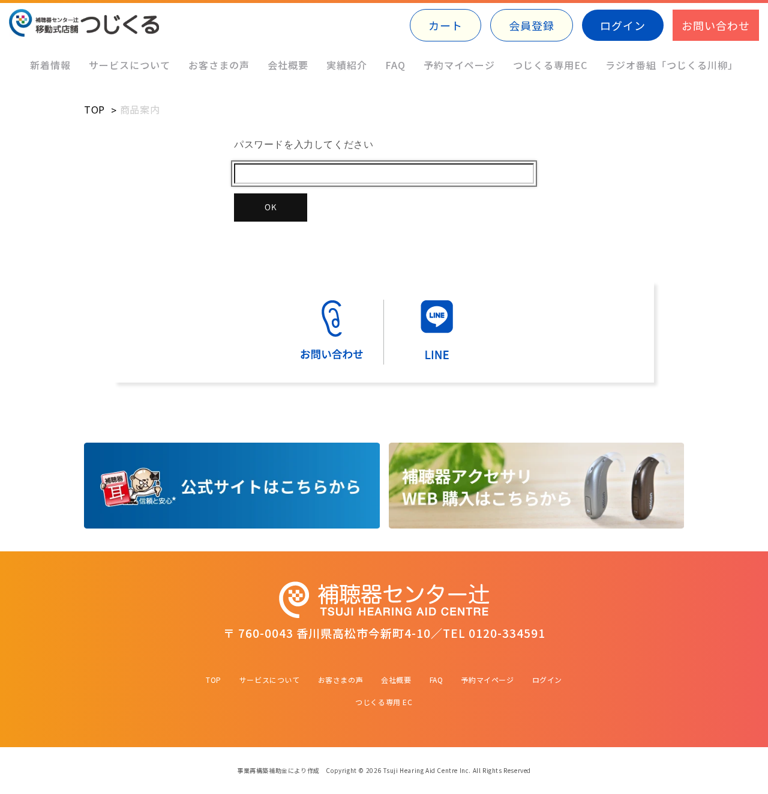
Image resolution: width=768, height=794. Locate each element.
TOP (94, 109)
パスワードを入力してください (303, 144)
